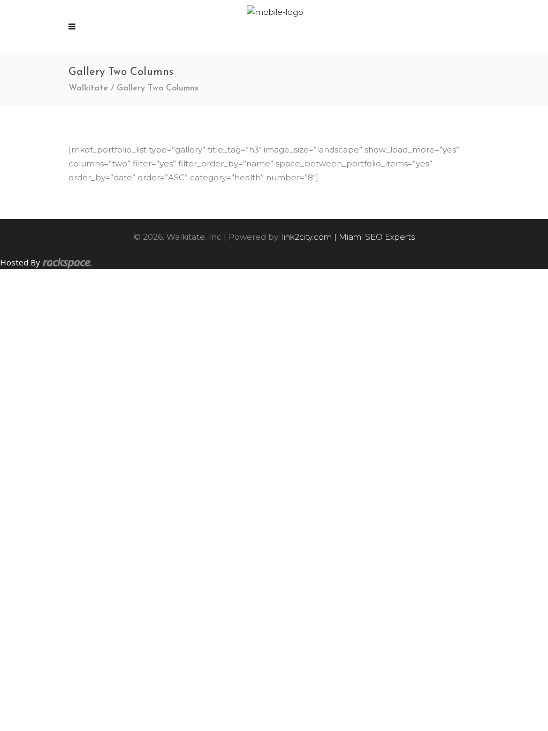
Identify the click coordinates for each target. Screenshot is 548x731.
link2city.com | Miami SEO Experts (348, 237)
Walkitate (88, 88)
